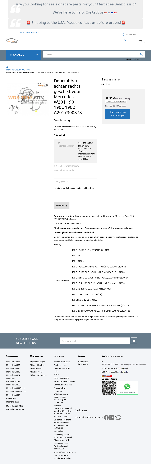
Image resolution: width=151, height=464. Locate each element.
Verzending (59, 431)
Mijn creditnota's (37, 365)
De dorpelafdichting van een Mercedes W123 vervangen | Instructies (62, 423)
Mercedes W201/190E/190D (13, 379)
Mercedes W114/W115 (16, 391)
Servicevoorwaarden (63, 384)
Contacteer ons (60, 365)
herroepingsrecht (61, 378)
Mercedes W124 (13, 375)
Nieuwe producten (62, 361)
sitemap (137, 59)
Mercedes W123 (13, 361)
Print (108, 84)
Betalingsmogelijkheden (64, 381)
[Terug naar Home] (7, 67)
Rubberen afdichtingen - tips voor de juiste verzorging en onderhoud (61, 396)
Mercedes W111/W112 (16, 388)
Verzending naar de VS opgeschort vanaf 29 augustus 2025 (63, 437)
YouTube (89, 417)
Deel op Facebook (112, 79)
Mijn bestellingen (37, 361)
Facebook (80, 417)
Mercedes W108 (13, 384)
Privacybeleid (59, 388)
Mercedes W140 (13, 371)
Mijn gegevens (36, 371)
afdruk (57, 374)
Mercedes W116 (13, 395)
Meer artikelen (12, 401)
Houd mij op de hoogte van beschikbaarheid (74, 187)
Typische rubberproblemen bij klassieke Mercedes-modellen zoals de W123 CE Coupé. (63, 411)
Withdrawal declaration (83, 362)
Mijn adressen (36, 368)
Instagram (98, 417)
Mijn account (36, 355)
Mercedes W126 (13, 368)
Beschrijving (61, 205)
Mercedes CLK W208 (15, 409)
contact (127, 59)
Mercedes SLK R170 (14, 406)
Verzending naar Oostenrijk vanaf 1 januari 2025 (62, 446)
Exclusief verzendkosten (116, 101)
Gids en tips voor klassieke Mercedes (62, 456)
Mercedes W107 (13, 365)
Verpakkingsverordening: (65, 452)
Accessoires (11, 398)
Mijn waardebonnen (38, 375)
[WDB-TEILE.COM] (12, 40)
